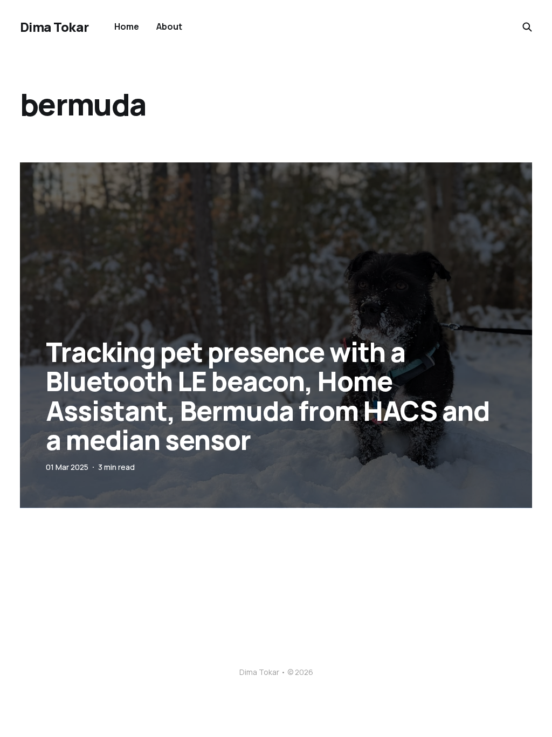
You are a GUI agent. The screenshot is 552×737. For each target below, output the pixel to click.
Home (126, 26)
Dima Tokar (54, 27)
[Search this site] (527, 27)
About (169, 26)
